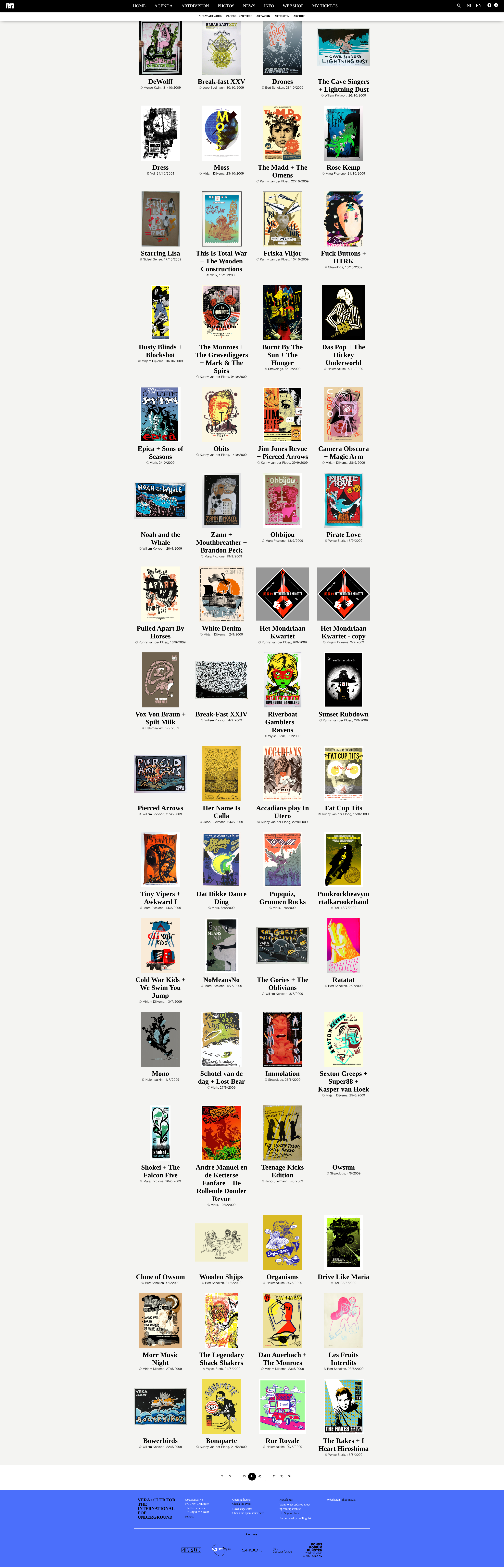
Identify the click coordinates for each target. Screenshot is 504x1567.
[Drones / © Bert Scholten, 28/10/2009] (282, 49)
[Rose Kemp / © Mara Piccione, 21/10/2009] (343, 135)
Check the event (241, 1503)
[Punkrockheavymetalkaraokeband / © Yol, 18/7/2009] (343, 861)
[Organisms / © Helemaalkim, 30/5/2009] (282, 1244)
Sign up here (291, 1513)
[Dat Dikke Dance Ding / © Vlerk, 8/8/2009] (221, 861)
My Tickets (325, 5)
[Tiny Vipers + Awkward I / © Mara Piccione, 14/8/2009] (160, 861)
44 (252, 1476)
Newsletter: (286, 1499)
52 (274, 1476)
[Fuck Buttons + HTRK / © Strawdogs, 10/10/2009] (343, 220)
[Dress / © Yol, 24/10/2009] (160, 135)
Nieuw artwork (210, 16)
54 (289, 1476)
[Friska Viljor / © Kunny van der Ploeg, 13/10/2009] (282, 220)
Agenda (163, 5)
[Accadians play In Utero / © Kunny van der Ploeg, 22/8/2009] (282, 775)
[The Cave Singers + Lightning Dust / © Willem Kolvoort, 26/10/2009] (343, 49)
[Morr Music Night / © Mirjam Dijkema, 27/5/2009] (160, 1322)
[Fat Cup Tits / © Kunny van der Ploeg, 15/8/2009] (343, 775)
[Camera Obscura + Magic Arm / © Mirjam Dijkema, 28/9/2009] (343, 416)
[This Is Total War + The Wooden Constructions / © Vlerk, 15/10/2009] (221, 220)
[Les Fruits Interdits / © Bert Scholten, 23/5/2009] (343, 1322)
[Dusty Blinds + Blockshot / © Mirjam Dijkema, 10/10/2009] (160, 314)
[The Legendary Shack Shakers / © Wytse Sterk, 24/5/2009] (221, 1322)
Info (269, 5)
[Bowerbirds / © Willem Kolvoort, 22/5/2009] (160, 1408)
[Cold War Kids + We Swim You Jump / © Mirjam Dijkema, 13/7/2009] (160, 947)
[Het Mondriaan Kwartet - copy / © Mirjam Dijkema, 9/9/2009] (343, 595)
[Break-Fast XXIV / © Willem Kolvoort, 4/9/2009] (221, 681)
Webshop (293, 5)
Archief (299, 16)
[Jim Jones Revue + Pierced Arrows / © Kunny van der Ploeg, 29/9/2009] (282, 416)
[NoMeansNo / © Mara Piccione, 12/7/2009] (221, 947)
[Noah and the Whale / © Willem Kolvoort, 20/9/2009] (160, 502)
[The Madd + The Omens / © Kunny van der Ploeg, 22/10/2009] (282, 135)
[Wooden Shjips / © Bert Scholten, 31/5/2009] (221, 1244)
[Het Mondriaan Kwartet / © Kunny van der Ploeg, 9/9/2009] (282, 595)
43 (244, 1476)
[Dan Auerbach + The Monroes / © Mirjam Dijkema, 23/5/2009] (282, 1322)
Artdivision (195, 5)
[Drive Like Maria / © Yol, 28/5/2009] (343, 1244)
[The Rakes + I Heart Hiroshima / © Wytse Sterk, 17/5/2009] (343, 1408)
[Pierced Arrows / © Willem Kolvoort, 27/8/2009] (160, 775)
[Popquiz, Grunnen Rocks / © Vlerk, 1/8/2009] (282, 861)
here (261, 1513)
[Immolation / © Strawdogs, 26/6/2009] (282, 1041)
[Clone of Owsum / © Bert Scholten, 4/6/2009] (160, 1244)
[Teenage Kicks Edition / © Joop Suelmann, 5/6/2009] (282, 1134)
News (249, 5)
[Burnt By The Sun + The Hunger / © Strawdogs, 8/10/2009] (282, 314)
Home (139, 5)
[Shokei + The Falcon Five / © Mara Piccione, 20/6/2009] (160, 1134)
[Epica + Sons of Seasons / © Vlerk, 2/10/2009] (160, 416)
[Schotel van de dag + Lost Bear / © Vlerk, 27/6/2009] (221, 1041)
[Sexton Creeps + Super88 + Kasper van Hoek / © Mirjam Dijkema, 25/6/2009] (343, 1041)
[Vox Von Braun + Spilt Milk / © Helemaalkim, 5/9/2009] (160, 681)
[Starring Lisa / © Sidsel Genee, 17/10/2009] (160, 220)
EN (479, 5)
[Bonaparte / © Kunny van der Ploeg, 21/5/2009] (221, 1408)
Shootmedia (348, 1499)
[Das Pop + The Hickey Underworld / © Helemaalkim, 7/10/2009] (343, 314)
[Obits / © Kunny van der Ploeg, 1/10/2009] (221, 416)
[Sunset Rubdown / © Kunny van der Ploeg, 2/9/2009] (343, 681)
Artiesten (281, 16)
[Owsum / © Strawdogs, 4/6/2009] (343, 1134)
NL (469, 5)
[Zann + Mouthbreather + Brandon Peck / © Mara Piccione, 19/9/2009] (221, 502)
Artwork (263, 16)
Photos (226, 5)
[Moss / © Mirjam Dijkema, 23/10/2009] (221, 135)
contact (189, 1516)
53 (282, 1476)
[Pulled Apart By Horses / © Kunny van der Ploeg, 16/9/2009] (160, 595)
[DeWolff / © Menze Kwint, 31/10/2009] (160, 49)
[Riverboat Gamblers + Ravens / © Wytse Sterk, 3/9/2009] (282, 681)
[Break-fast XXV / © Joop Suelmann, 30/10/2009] (221, 49)
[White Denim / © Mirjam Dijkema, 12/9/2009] (221, 595)
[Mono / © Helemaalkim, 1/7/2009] (160, 1041)
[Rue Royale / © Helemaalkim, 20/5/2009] (282, 1408)
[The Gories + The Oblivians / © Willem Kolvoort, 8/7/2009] (282, 947)
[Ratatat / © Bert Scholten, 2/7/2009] (343, 947)
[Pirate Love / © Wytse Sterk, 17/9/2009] (343, 502)
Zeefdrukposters (239, 16)
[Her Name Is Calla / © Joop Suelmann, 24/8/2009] (221, 775)
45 (259, 1476)
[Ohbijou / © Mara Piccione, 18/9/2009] (282, 502)
